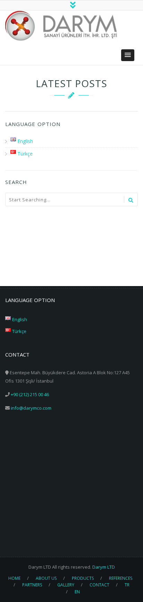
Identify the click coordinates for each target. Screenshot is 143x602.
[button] (127, 55)
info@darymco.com (31, 408)
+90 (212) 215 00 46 (30, 394)
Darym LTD (103, 567)
